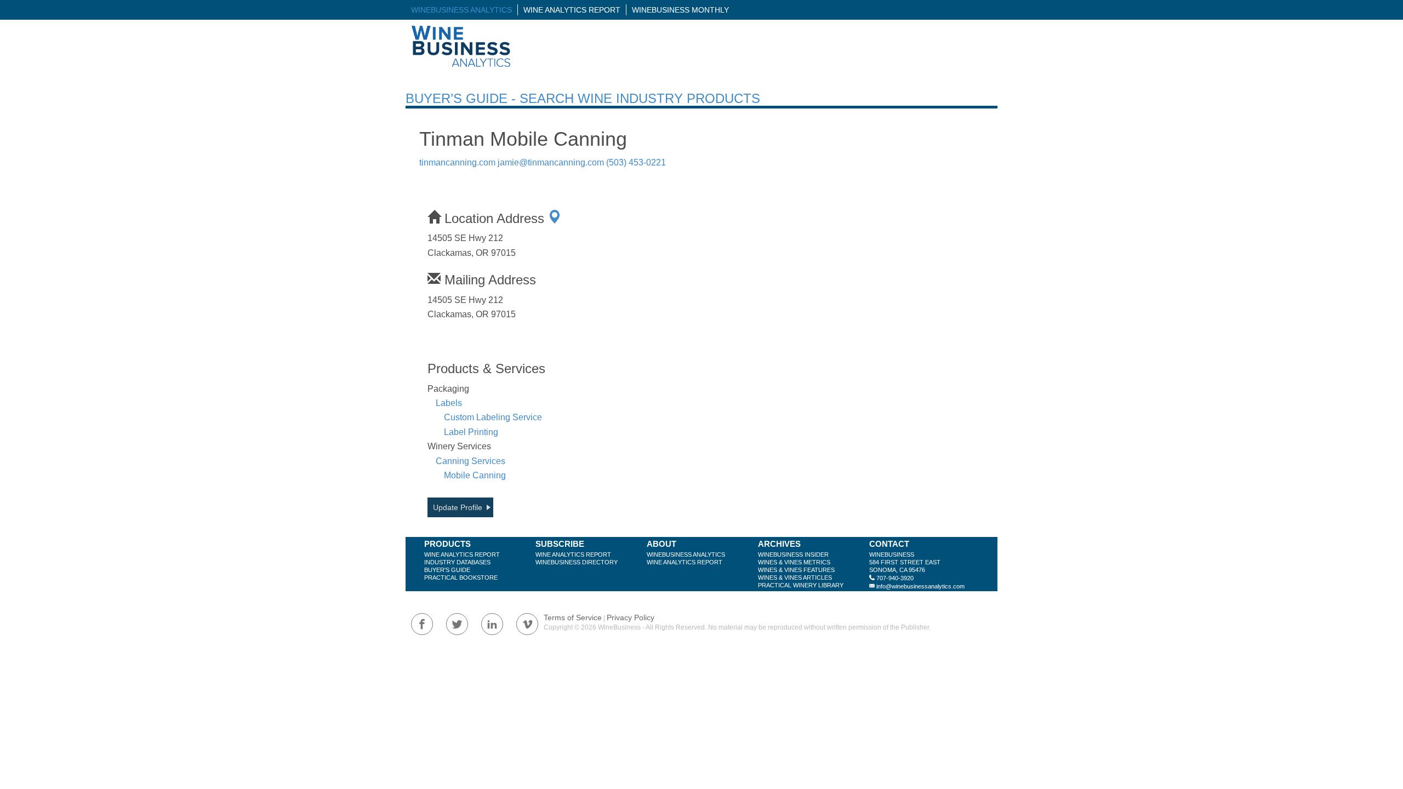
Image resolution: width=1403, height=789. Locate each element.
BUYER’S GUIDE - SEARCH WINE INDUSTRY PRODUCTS (583, 98)
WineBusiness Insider (793, 554)
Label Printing (471, 432)
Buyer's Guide (447, 570)
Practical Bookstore (461, 577)
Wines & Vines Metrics (794, 562)
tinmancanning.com (457, 162)
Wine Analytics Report (571, 9)
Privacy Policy (630, 617)
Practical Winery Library (800, 585)
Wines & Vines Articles (795, 577)
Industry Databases (457, 562)
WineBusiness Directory (576, 562)
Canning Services (470, 461)
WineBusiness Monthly (680, 9)
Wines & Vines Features (796, 570)
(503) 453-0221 (636, 162)
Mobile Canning (475, 475)
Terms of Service (573, 617)
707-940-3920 (895, 578)
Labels (449, 403)
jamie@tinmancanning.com (551, 162)
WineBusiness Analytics (461, 9)
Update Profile (457, 507)
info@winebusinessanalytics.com (920, 586)
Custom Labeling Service (493, 417)
